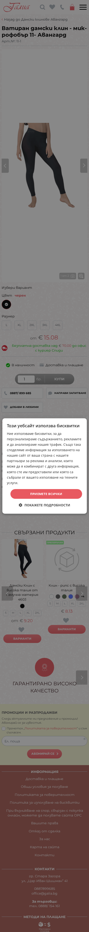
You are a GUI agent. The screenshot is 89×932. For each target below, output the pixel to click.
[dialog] (44, 466)
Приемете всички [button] (46, 494)
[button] (44, 505)
